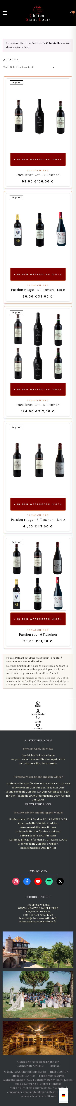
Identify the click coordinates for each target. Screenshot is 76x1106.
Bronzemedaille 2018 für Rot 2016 (27, 791)
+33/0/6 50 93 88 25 (38, 911)
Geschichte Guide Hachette (38, 755)
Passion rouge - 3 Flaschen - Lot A (38, 520)
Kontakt (56, 1083)
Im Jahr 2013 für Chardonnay (38, 763)
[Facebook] (27, 881)
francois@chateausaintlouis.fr (38, 918)
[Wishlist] (38, 726)
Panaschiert (38, 170)
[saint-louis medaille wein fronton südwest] (37, 854)
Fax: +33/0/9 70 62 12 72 (38, 914)
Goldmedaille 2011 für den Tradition (38, 831)
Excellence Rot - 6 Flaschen (38, 405)
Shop (38, 706)
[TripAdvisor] (49, 881)
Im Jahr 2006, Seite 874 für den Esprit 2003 (38, 759)
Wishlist (38, 728)
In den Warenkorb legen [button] (39, 159)
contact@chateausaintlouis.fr (37, 921)
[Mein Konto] (38, 711)
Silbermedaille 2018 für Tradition (38, 823)
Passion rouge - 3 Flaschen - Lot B (38, 290)
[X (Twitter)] (60, 881)
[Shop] (38, 703)
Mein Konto (38, 714)
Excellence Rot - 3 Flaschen (38, 175)
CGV (29, 1079)
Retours (43, 1083)
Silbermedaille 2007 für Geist (38, 835)
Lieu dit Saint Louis (38, 904)
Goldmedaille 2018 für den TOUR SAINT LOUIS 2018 (38, 783)
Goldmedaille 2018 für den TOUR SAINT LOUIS (38, 819)
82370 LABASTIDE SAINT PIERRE (38, 908)
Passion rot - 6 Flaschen (38, 634)
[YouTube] (38, 881)
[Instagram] (16, 881)
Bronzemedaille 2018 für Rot (38, 827)
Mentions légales (14, 1079)
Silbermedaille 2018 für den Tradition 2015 (38, 787)
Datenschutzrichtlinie (48, 1079)
